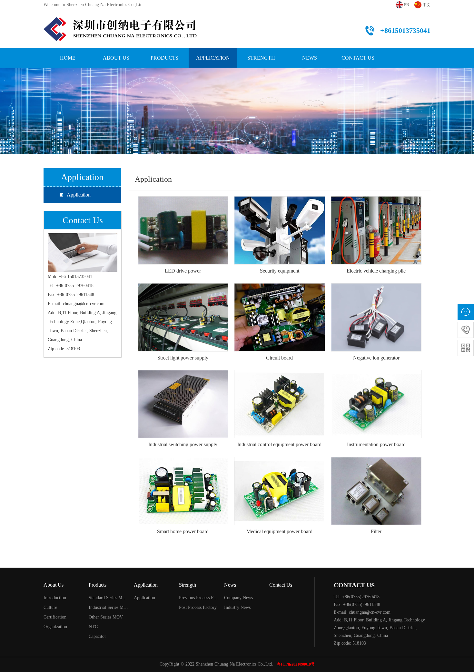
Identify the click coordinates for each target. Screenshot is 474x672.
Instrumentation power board (376, 444)
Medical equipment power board (279, 531)
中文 (426, 5)
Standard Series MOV (108, 597)
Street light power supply (182, 357)
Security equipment (279, 271)
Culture (50, 607)
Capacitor (97, 636)
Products (164, 58)
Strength (261, 58)
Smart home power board (183, 531)
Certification (55, 617)
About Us (116, 58)
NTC (93, 626)
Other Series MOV (106, 617)
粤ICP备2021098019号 (296, 664)
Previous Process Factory (199, 597)
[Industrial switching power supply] (183, 374)
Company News (238, 597)
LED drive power (183, 271)
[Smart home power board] (183, 461)
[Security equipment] (279, 201)
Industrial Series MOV (108, 607)
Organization (55, 626)
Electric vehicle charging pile (376, 271)
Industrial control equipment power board (279, 444)
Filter (376, 531)
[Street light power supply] (183, 288)
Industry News (237, 607)
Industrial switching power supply (182, 444)
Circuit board (279, 357)
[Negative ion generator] (376, 288)
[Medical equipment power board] (279, 461)
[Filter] (376, 461)
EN (406, 5)
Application (213, 58)
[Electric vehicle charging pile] (376, 201)
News (309, 58)
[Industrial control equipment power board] (279, 374)
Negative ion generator (376, 357)
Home (67, 58)
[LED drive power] (183, 201)
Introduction (55, 597)
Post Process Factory (198, 607)
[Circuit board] (279, 288)
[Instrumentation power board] (376, 374)
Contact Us (357, 58)
